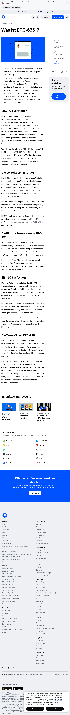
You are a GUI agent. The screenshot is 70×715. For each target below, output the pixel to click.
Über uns (5, 524)
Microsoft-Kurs (41, 660)
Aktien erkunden (8, 571)
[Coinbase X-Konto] (2, 668)
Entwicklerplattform (43, 582)
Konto (4, 627)
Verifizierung (40, 612)
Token (5, 75)
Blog (4, 532)
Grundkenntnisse (8, 579)
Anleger (5, 540)
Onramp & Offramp (42, 595)
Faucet (38, 623)
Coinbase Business (42, 552)
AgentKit (39, 617)
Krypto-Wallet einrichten (11, 598)
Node (38, 615)
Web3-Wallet (38, 222)
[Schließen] (66, 694)
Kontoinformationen (9, 621)
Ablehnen (35, 709)
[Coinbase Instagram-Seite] (13, 668)
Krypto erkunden (8, 568)
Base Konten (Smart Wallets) (46, 593)
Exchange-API (40, 626)
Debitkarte (39, 538)
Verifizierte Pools (42, 575)
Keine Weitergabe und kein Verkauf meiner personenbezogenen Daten (17, 555)
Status (4, 632)
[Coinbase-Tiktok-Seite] (19, 668)
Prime (38, 564)
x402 (37, 598)
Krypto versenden (8, 601)
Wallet (14, 164)
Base (37, 585)
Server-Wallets (41, 587)
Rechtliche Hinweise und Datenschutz (15, 546)
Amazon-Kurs (40, 663)
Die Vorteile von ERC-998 (59, 47)
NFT (28, 149)
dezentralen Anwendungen (30, 190)
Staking (38, 567)
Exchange (39, 570)
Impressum (6, 562)
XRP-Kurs (39, 648)
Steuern (5, 604)
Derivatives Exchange (43, 573)
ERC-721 (20, 125)
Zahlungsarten (7, 624)
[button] (67, 17)
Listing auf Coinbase (43, 550)
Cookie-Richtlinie (8, 549)
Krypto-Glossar (7, 585)
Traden (38, 524)
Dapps (4, 193)
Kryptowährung (7, 158)
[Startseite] (3, 17)
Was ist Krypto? (7, 593)
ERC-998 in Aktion (59, 58)
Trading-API (40, 601)
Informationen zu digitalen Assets (14, 559)
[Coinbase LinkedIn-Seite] (8, 668)
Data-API (39, 609)
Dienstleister (7, 543)
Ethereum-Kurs (41, 643)
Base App (39, 527)
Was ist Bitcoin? (7, 590)
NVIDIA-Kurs (40, 655)
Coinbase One (40, 530)
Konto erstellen (7, 616)
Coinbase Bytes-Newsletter (11, 576)
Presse (4, 535)
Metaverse (23, 87)
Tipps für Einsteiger (9, 582)
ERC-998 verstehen (57, 41)
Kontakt (5, 613)
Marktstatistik (7, 574)
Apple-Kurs (40, 658)
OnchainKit (40, 606)
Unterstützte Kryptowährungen (13, 629)
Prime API (39, 631)
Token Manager (41, 558)
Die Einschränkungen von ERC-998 (59, 52)
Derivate (39, 540)
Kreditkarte (40, 535)
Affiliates (5, 530)
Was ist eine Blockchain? (10, 595)
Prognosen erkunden (43, 543)
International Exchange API (45, 628)
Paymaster (39, 604)
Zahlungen (39, 555)
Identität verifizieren (9, 618)
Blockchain (5, 122)
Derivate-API (40, 634)
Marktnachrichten (8, 587)
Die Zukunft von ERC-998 (59, 62)
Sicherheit (6, 538)
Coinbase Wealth (42, 532)
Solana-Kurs (40, 646)
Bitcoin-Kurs (40, 640)
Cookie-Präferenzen (9, 551)
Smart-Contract (9, 78)
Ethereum (37, 119)
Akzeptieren (55, 709)
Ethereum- (20, 69)
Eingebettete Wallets (43, 590)
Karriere (5, 527)
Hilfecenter (6, 610)
